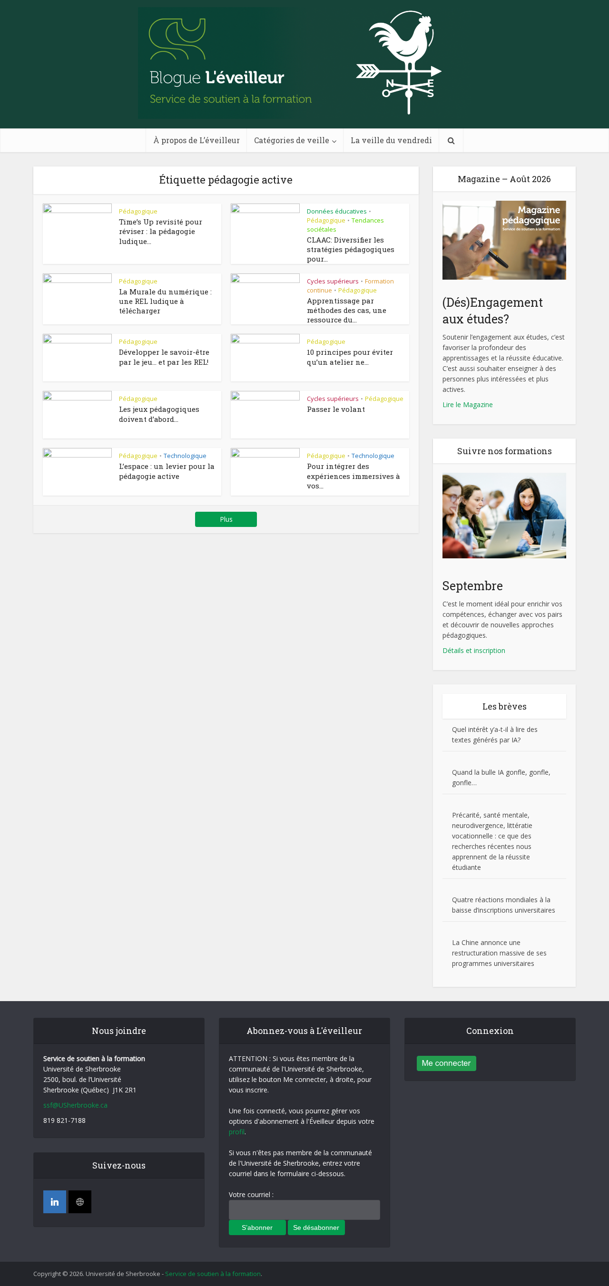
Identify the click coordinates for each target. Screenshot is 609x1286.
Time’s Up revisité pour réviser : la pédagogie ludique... (160, 231)
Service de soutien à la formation (213, 1273)
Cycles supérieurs (333, 281)
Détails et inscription (473, 650)
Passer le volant (336, 409)
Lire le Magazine (467, 404)
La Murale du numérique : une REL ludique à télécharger (165, 301)
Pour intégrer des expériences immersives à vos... (353, 475)
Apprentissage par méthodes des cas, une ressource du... (346, 310)
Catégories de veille (291, 140)
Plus (226, 519)
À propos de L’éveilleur (196, 140)
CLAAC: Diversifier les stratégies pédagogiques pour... (350, 249)
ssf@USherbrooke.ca (75, 1105)
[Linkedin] (54, 1201)
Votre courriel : (251, 1194)
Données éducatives (337, 211)
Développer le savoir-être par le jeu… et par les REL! (164, 356)
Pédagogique (138, 211)
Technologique (185, 455)
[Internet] (80, 1201)
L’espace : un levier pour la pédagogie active (167, 470)
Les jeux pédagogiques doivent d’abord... (159, 413)
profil (237, 1131)
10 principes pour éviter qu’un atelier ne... (350, 356)
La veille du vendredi (391, 140)
